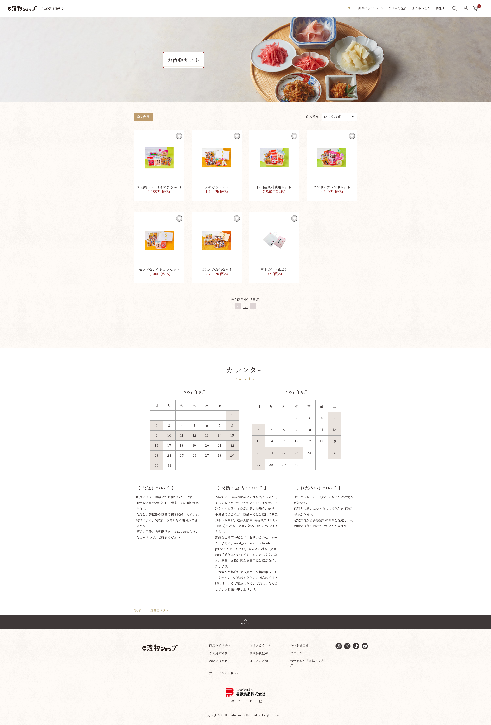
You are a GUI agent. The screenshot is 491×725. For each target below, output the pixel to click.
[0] (475, 8)
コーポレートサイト (245, 701)
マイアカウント (260, 645)
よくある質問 (259, 661)
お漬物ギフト (159, 610)
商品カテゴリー (219, 645)
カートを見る (299, 645)
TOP (137, 610)
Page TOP (245, 623)
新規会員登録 (259, 653)
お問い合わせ (218, 661)
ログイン (296, 653)
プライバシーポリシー (224, 673)
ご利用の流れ (218, 653)
